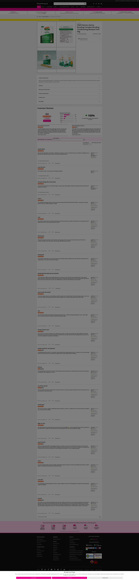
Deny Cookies (69, 577)
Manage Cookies (105, 577)
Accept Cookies (33, 577)
